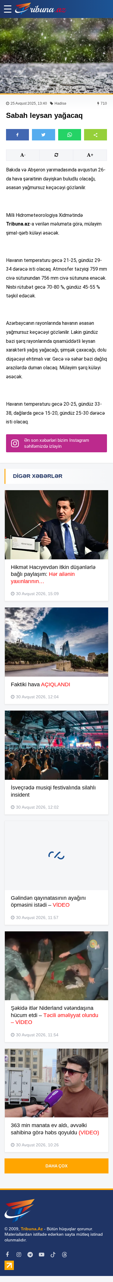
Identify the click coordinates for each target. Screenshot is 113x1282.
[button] (95, 134)
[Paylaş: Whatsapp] (69, 134)
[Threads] (64, 1254)
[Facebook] (7, 1254)
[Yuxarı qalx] (96, 1265)
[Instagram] (18, 1254)
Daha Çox (56, 1166)
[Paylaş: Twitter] (43, 134)
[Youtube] (41, 1254)
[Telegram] (30, 1254)
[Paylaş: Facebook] (17, 134)
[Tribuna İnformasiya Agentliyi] (40, 9)
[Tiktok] (53, 1254)
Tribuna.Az (32, 1228)
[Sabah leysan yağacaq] (56, 56)
